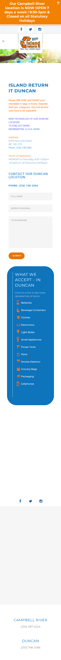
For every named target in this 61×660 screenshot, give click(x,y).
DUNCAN (30, 641)
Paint (24, 354)
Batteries (26, 302)
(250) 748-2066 (23, 147)
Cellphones (27, 383)
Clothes (25, 317)
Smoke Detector (31, 361)
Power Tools (28, 346)
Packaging (27, 376)
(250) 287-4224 (30, 626)
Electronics (27, 324)
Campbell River (30, 620)
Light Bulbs (28, 332)
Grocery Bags (29, 369)
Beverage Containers (33, 310)
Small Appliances (31, 339)
